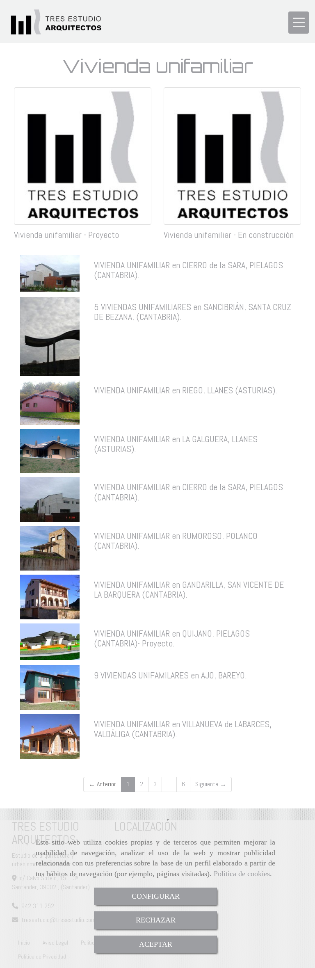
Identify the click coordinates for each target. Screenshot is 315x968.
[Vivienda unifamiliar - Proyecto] (82, 156)
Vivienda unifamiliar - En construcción (229, 234)
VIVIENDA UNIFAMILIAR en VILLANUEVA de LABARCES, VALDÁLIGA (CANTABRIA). (183, 729)
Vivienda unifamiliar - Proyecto (66, 234)
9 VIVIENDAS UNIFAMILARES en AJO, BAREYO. (170, 675)
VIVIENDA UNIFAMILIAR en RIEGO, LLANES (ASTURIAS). (185, 390)
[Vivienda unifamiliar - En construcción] (232, 156)
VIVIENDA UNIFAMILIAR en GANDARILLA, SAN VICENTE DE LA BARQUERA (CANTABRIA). (189, 589)
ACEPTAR (155, 944)
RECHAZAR (156, 920)
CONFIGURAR (156, 896)
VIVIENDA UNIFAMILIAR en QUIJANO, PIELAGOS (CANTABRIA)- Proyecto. (172, 638)
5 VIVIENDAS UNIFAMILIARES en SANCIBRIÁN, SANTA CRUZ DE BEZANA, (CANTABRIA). (192, 311)
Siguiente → (210, 784)
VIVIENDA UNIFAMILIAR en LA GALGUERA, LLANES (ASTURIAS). (176, 443)
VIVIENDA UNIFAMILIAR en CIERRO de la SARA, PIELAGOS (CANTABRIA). (188, 270)
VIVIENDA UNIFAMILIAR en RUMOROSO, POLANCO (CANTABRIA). (176, 540)
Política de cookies (242, 874)
